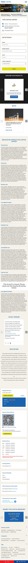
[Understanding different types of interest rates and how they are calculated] (14, 115)
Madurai (14, 491)
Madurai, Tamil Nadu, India (8, 502)
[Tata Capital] (6, 2)
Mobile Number (5, 48)
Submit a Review (8, 395)
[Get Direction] (15, 502)
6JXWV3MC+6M (6, 500)
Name (3, 42)
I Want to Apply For (6, 61)
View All (22, 395)
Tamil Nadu (15, 488)
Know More (14, 96)
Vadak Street (13, 531)
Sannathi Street (10, 530)
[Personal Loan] (14, 85)
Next (26, 90)
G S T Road (18, 530)
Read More (9, 130)
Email (3, 55)
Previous (1, 90)
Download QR (7, 433)
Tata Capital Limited (14, 514)
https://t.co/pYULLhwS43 (10, 333)
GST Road (3, 530)
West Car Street (5, 531)
